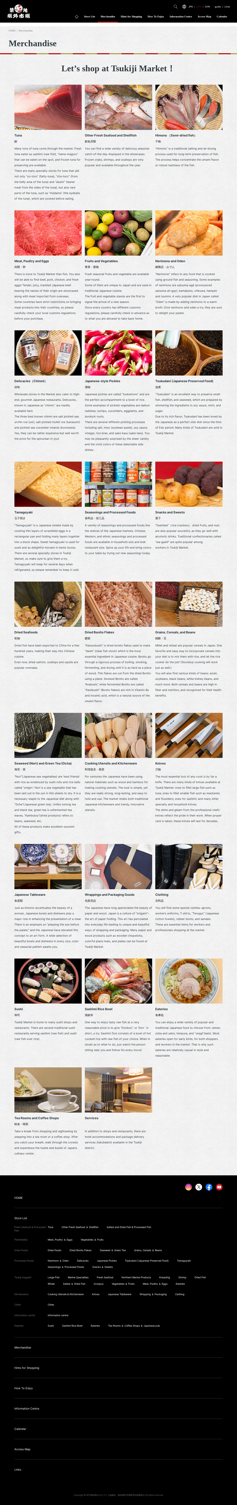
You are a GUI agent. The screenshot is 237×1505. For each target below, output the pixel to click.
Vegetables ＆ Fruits (92, 1239)
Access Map (204, 16)
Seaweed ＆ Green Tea (113, 1250)
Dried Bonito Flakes (80, 1250)
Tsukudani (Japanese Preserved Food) (147, 1260)
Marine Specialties (78, 1277)
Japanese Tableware (119, 1294)
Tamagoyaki (184, 1260)
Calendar (222, 16)
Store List (89, 16)
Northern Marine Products (136, 1277)
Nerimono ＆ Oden (58, 1260)
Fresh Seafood (105, 1277)
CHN (207, 6)
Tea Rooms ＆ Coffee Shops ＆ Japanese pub (134, 1325)
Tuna (50, 1227)
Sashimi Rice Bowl (72, 1325)
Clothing (179, 1294)
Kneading (164, 1277)
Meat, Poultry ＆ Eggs (60, 1239)
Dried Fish (200, 1277)
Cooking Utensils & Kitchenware (66, 1294)
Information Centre (181, 16)
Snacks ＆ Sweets (102, 1266)
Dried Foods (54, 1250)
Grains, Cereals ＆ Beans (148, 1250)
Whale (51, 1283)
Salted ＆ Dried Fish (74, 1283)
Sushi (51, 1325)
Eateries (180, 1283)
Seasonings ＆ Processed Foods (66, 1266)
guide (218, 6)
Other (51, 1304)
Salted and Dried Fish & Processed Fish (129, 1227)
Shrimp (182, 1277)
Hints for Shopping (131, 16)
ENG (198, 6)
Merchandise (108, 16)
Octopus (98, 1283)
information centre (58, 1315)
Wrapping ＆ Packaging (153, 1294)
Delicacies (82, 1260)
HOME (12, 30)
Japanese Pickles (107, 1260)
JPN (190, 6)
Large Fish (54, 1277)
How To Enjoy (156, 16)
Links (227, 6)
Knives (95, 1294)
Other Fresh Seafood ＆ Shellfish (80, 1227)
